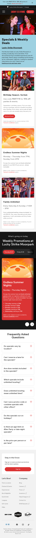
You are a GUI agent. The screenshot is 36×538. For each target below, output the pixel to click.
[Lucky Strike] (8, 514)
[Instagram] (23, 524)
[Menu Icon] (4, 11)
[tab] (9, 252)
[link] (30, 11)
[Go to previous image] (27, 324)
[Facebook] (17, 524)
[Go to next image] (32, 324)
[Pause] (33, 31)
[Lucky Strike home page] (18, 12)
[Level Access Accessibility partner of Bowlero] (7, 524)
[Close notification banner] (32, 3)
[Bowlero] (27, 514)
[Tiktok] (29, 525)
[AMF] (18, 514)
